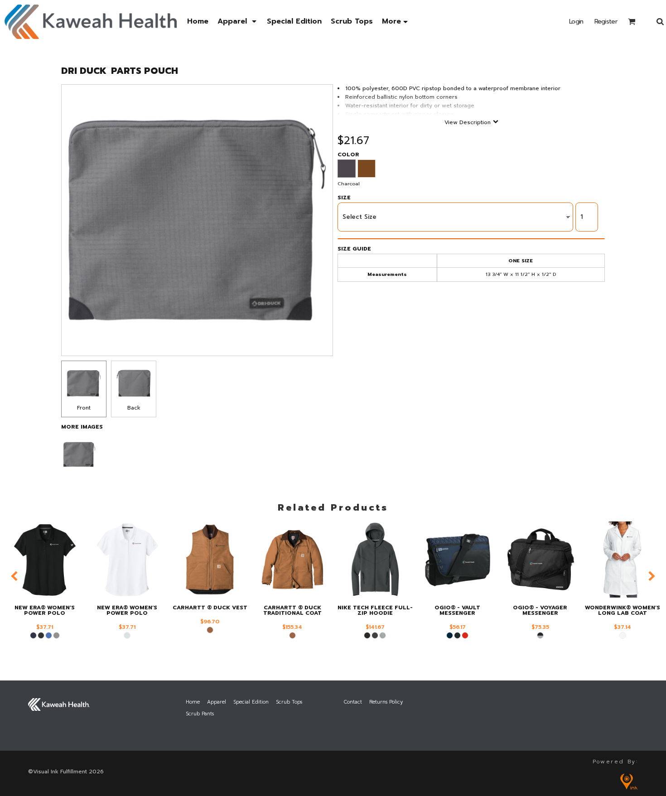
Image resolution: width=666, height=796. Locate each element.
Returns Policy (386, 702)
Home (193, 702)
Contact (353, 702)
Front (84, 408)
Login (576, 21)
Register (605, 21)
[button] (237, 21)
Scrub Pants (200, 714)
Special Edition (251, 702)
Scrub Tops (289, 702)
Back (133, 408)
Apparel (216, 702)
